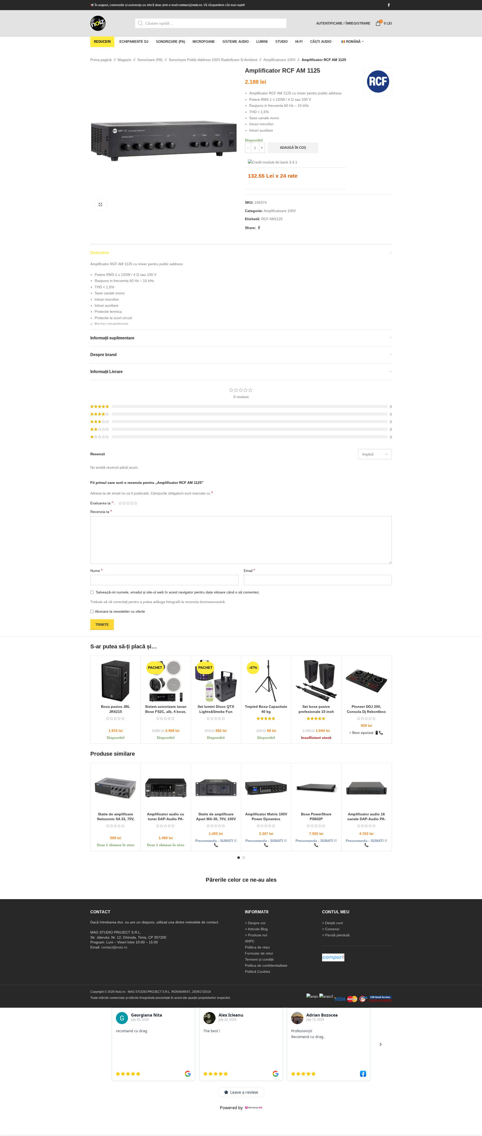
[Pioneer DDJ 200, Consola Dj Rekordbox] (366, 681)
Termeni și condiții (259, 959)
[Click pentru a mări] (100, 204)
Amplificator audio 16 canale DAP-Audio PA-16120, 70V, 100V (366, 819)
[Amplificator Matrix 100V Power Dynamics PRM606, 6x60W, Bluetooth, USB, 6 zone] (266, 788)
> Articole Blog (256, 929)
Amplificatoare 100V (279, 60)
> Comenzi (330, 929)
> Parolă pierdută (336, 935)
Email (249, 570)
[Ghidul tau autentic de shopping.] (333, 957)
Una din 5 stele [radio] (120, 503)
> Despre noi (255, 923)
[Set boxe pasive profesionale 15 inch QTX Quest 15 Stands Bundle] (316, 681)
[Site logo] (98, 23)
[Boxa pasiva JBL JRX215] (115, 681)
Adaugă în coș (293, 148)
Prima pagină (101, 60)
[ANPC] (312, 996)
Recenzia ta (101, 511)
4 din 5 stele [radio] (132, 503)
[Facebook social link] (389, 5)
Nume (96, 570)
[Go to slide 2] (243, 857)
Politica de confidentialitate (266, 965)
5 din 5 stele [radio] (135, 503)
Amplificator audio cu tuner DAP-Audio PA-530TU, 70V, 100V (165, 819)
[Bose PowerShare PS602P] (316, 788)
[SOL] (326, 996)
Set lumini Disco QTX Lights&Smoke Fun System (216, 711)
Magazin (124, 60)
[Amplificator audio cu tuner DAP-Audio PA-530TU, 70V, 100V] (165, 788)
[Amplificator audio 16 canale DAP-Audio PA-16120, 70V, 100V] (366, 788)
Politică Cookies (257, 971)
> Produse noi (256, 935)
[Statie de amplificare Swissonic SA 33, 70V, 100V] (115, 788)
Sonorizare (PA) (150, 60)
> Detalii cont (332, 923)
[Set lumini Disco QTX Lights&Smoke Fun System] (216, 681)
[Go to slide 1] (238, 857)
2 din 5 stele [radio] (124, 503)
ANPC (250, 941)
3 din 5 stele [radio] (128, 503)
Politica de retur (257, 947)
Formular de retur (259, 953)
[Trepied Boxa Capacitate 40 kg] (266, 681)
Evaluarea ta (101, 503)
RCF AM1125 (272, 219)
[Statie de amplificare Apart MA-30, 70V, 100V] (216, 788)
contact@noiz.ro (190, 5)
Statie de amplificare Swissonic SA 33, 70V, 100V (115, 819)
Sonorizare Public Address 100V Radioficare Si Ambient (213, 60)
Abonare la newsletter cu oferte (120, 611)
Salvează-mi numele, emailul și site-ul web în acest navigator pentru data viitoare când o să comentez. (178, 592)
